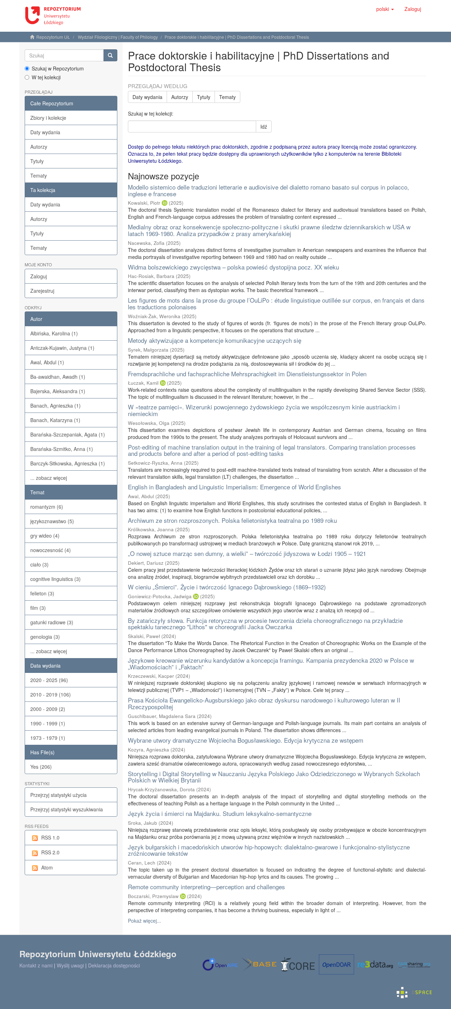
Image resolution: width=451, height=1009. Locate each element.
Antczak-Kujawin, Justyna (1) (62, 347)
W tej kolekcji (46, 77)
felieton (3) (42, 593)
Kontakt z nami (35, 965)
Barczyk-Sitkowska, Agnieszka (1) (67, 463)
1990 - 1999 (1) (47, 723)
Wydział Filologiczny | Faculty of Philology (118, 37)
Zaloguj (38, 276)
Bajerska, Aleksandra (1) (57, 391)
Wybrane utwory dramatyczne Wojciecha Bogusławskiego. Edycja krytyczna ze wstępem (245, 740)
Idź (263, 126)
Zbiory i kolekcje (48, 117)
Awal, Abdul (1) (47, 362)
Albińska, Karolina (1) (54, 333)
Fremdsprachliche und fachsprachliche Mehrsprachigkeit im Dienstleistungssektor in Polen (247, 373)
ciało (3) (39, 564)
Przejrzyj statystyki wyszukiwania (66, 809)
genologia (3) (45, 636)
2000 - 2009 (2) (47, 708)
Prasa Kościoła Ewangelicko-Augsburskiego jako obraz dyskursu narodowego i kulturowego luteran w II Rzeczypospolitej (264, 703)
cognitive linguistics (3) (55, 578)
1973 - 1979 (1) (47, 737)
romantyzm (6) (46, 506)
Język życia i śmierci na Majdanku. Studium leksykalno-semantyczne (219, 813)
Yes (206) (41, 766)
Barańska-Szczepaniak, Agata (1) (67, 434)
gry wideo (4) (45, 535)
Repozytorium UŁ (53, 37)
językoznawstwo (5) (52, 521)
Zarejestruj (42, 290)
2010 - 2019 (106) (50, 694)
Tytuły (37, 161)
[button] (385, 9)
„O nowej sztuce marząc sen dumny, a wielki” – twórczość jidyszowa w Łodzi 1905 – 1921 (247, 553)
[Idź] (110, 55)
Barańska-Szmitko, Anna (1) (61, 448)
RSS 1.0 (50, 837)
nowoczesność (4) (50, 549)
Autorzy (38, 146)
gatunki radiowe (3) (51, 622)
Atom (47, 867)
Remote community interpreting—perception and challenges (206, 886)
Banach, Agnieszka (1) (55, 405)
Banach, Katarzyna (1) (55, 419)
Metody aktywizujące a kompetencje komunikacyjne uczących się (214, 340)
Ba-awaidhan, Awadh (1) (57, 376)
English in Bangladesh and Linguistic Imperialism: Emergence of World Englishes (234, 486)
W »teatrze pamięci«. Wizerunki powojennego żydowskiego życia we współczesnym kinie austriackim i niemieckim (264, 410)
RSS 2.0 (50, 852)
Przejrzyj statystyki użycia (58, 794)
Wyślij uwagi (70, 965)
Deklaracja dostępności (114, 965)
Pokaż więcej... (144, 920)
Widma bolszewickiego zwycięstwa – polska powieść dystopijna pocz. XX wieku (233, 266)
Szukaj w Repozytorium (58, 68)
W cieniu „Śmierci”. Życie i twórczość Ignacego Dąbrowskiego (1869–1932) (227, 586)
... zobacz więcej (48, 477)
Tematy (38, 175)
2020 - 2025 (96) (49, 679)
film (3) (38, 607)
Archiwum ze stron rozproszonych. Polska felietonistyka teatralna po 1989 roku (232, 520)
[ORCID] (164, 202)
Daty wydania (45, 132)
